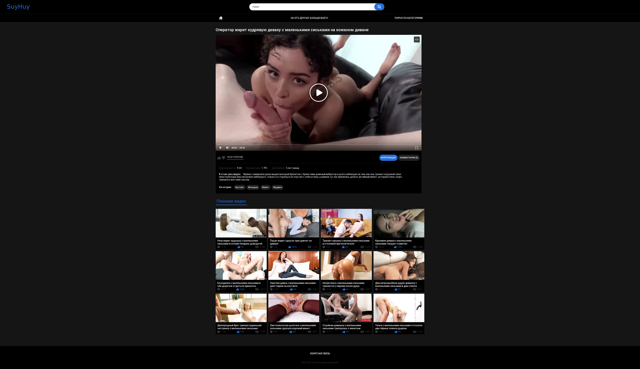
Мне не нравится (223, 158)
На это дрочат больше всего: (309, 18)
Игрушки (277, 187)
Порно (315, 362)
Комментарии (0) (409, 157)
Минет (265, 187)
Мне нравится (219, 158)
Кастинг (240, 187)
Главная (221, 18)
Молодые (253, 187)
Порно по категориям (409, 18)
